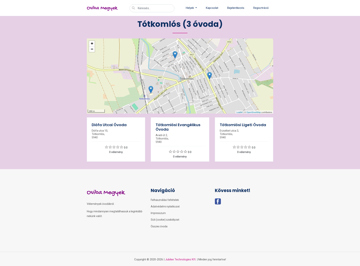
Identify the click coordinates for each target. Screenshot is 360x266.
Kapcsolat (212, 8)
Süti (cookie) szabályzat (165, 219)
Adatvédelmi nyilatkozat (165, 206)
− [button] (92, 49)
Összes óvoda (159, 226)
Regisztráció (261, 8)
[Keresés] (133, 8)
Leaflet (239, 112)
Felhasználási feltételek (165, 199)
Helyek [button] (190, 8)
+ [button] (92, 43)
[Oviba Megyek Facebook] (218, 202)
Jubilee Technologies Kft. (180, 259)
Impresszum (158, 213)
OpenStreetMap (253, 112)
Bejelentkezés (235, 8)
